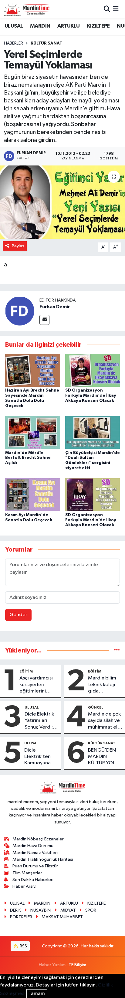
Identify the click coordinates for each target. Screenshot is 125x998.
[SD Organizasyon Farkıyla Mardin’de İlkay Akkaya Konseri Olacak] (92, 370)
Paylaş (18, 246)
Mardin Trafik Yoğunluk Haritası (42, 859)
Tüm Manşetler (27, 873)
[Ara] (107, 9)
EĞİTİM (26, 671)
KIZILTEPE (98, 26)
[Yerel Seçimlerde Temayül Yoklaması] (62, 202)
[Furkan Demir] (19, 310)
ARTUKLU (68, 26)
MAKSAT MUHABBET (62, 917)
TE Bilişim (77, 965)
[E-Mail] (44, 320)
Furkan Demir (54, 306)
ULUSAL (14, 26)
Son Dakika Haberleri (32, 879)
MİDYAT (68, 910)
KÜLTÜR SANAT (46, 43)
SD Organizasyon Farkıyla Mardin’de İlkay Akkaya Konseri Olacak (90, 395)
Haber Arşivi (24, 886)
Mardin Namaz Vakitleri (35, 852)
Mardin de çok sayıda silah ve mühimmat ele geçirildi (104, 721)
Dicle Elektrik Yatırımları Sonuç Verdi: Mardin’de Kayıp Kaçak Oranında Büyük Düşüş (39, 721)
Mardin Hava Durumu (32, 845)
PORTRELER (21, 917)
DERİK (15, 910)
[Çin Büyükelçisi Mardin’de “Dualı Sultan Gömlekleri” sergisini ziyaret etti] (92, 432)
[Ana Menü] (116, 9)
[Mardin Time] (26, 9)
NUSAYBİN (40, 910)
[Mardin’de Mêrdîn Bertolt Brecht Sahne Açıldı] (32, 432)
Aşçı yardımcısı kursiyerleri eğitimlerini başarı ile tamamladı (36, 685)
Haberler (13, 43)
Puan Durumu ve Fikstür (35, 866)
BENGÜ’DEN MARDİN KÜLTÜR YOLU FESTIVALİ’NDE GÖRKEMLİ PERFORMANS (104, 757)
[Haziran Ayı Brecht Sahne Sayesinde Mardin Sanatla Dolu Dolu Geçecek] (32, 370)
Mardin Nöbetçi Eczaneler (38, 839)
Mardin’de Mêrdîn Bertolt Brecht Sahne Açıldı (28, 458)
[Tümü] (117, 650)
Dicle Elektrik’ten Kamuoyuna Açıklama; (37, 757)
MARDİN (40, 26)
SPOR (90, 910)
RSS (23, 946)
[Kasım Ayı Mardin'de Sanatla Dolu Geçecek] (32, 494)
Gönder (18, 614)
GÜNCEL (95, 707)
